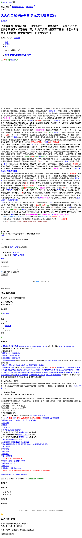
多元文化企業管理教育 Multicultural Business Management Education (25, 346)
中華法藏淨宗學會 (8, 463)
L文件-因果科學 (18, 255)
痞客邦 (12, 247)
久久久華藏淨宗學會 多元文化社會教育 (28, 15)
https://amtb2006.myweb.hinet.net (22, 216)
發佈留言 (4, 274)
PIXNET (26, 510)
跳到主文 (4, 21)
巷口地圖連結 (54, 418)
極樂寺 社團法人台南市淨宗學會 (13, 365)
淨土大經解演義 (24, 370)
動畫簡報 (5, 449)
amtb (2, 236)
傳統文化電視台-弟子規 (50, 370)
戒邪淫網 (5, 423)
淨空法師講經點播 (8, 439)
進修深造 (16, 252)
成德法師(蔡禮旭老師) (20, 375)
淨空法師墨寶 (7, 456)
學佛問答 (70, 370)
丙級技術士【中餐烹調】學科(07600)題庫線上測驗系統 (28, 444)
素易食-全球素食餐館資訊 (12, 430)
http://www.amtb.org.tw (33, 367)
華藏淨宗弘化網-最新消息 (11, 358)
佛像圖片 (5, 454)
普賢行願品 (61, 372)
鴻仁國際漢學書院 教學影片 (35, 365)
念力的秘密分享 (6, 375)
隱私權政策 (52, 510)
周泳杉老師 (33, 375)
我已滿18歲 (5, 534)
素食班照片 (6, 442)
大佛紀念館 (6, 427)
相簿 (6, 42)
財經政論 (17, 38)
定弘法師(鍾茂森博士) (53, 375)
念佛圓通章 (70, 372)
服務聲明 (60, 510)
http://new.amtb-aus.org (52, 360)
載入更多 (4, 262)
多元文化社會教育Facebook (11, 468)
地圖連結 (45, 418)
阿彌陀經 (38, 372)
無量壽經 (45, 372)
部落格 (7, 44)
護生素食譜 (6, 447)
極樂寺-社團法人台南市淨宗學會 (13, 461)
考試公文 (5, 466)
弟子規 (3, 474)
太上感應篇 (63, 370)
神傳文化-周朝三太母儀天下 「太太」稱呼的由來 (19, 420)
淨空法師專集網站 (8, 367)
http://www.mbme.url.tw (66, 346)
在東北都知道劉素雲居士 (18, 55)
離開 (11, 534)
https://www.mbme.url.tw (45, 216)
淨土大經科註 (35, 370)
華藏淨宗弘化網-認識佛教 (11, 353)
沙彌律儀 (6, 372)
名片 (6, 46)
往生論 (76, 372)
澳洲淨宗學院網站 (8, 360)
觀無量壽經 (53, 372)
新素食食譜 (25, 442)
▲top (2, 258)
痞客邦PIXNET (24, 432)
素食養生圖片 (15, 442)
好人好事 (5, 451)
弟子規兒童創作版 (22, 474)
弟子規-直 (10, 474)
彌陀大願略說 (61, 367)
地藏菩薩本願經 (15, 372)
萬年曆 (4, 425)
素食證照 (5, 444)
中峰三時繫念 (71, 367)
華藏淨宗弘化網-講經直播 (11, 356)
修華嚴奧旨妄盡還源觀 (11, 370)
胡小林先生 (41, 375)
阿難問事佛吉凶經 (27, 372)
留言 (16, 247)
